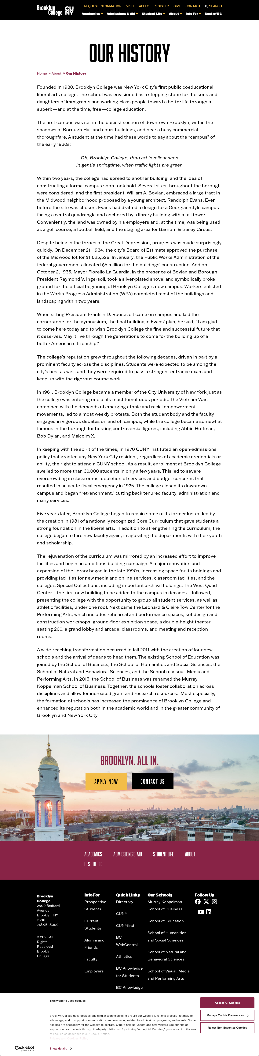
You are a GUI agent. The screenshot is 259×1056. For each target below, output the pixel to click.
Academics (91, 13)
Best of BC (213, 13)
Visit (130, 6)
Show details (58, 1048)
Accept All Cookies (227, 1002)
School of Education (166, 920)
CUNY (121, 913)
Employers (94, 970)
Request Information (103, 6)
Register (161, 6)
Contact (192, 6)
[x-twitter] (206, 901)
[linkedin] (209, 912)
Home (42, 73)
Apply (144, 6)
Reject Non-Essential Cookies (227, 1027)
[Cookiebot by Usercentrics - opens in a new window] (24, 1048)
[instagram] (215, 901)
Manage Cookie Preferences (225, 1015)
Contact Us (152, 781)
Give (177, 6)
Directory (124, 901)
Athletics (124, 956)
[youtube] (200, 912)
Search (215, 6)
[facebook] (198, 901)
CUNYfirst (125, 925)
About (174, 13)
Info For (192, 13)
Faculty (90, 958)
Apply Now (106, 781)
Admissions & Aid (121, 13)
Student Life (152, 13)
